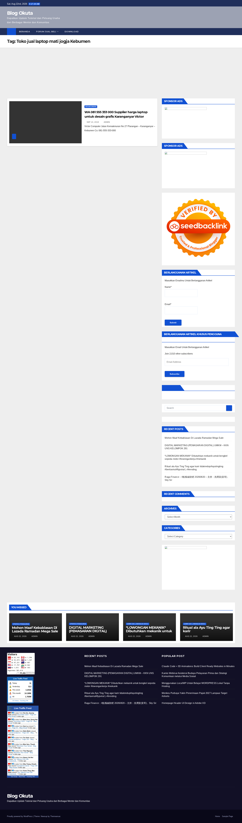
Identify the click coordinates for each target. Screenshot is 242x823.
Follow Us (171, 387)
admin (106, 122)
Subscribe (174, 374)
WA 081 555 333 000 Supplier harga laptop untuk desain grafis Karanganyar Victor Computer (115, 116)
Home (217, 816)
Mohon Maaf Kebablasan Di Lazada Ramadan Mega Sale (194, 438)
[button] (233, 31)
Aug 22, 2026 (20, 636)
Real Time (22, 776)
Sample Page (227, 816)
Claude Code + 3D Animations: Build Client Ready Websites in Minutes (198, 666)
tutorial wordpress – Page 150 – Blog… (22, 733)
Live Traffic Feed (23, 708)
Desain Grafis (90, 106)
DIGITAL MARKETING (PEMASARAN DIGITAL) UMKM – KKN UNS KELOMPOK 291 (88, 632)
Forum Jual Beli (46, 31)
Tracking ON (24, 700)
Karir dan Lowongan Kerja (137, 624)
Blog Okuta (20, 13)
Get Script (14, 776)
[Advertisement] (121, 68)
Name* (168, 287)
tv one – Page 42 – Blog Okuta (22, 727)
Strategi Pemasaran (21, 624)
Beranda (24, 31)
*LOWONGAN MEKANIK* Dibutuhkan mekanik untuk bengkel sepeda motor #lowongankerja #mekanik (149, 632)
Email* (168, 304)
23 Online (15, 700)
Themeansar (55, 816)
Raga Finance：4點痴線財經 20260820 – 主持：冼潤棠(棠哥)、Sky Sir (120, 703)
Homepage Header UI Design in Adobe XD (183, 703)
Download (72, 31)
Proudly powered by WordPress (20, 816)
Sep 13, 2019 (93, 122)
